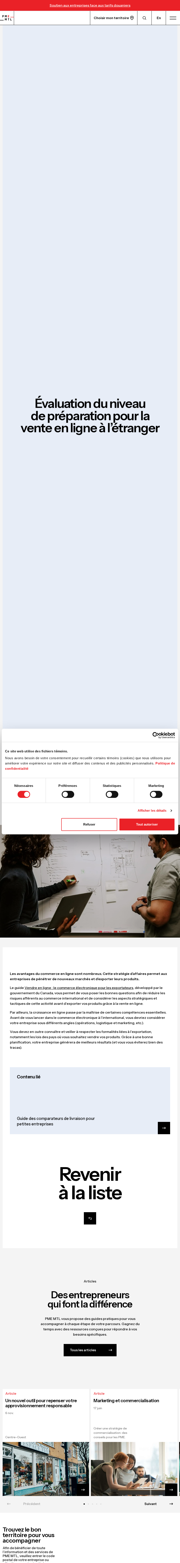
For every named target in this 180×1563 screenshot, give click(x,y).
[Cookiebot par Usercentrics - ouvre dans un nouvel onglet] (156, 735)
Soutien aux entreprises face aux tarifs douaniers (90, 5)
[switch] (68, 794)
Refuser (89, 824)
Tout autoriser (147, 824)
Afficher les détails (152, 810)
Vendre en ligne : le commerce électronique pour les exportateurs (79, 987)
